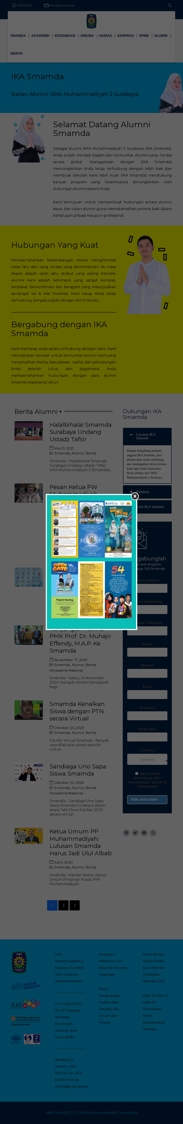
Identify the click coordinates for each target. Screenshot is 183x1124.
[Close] (135, 496)
